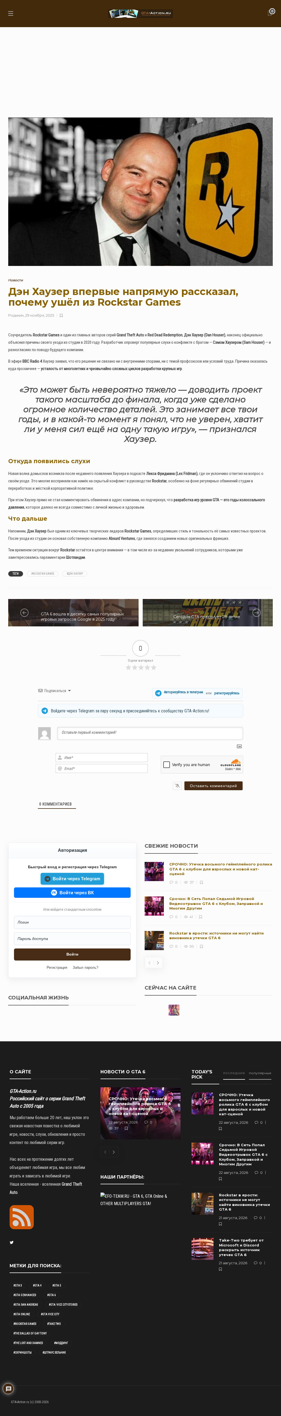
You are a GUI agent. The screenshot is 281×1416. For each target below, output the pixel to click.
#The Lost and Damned (28, 1343)
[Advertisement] (140, 68)
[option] (209, 906)
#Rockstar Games (42, 573)
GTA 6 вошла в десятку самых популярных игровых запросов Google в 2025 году (82, 617)
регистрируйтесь (227, 693)
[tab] (234, 1074)
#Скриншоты (22, 1352)
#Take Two (54, 1323)
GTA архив (231, 610)
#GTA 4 (37, 1285)
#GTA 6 (51, 1295)
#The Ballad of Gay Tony (30, 1333)
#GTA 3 (17, 1285)
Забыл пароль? (85, 967)
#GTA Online (21, 1314)
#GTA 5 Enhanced (24, 1295)
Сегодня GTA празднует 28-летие (206, 616)
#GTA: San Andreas (25, 1304)
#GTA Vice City (50, 1314)
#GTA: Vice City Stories (63, 1304)
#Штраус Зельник (54, 1352)
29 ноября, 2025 (39, 315)
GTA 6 (45, 608)
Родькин (16, 315)
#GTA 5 (56, 1285)
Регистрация (57, 967)
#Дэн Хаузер (75, 573)
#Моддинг (61, 1343)
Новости (15, 280)
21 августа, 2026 (233, 1218)
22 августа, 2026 (123, 1122)
